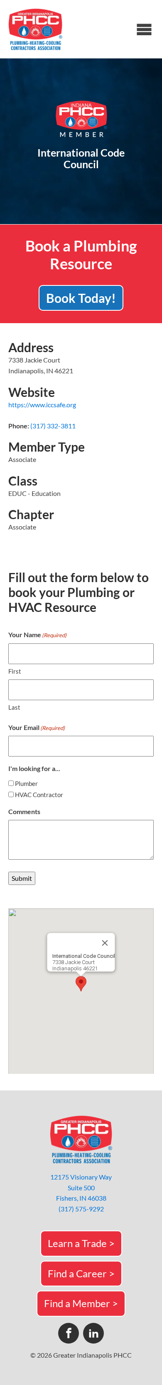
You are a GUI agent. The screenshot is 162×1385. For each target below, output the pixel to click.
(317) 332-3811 (53, 426)
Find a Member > (81, 1303)
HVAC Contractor (39, 794)
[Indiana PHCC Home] (35, 29)
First (14, 671)
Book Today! (81, 297)
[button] (81, 984)
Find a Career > (81, 1273)
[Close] (105, 943)
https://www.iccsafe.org (42, 404)
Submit (22, 878)
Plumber (26, 783)
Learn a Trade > (81, 1243)
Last (14, 707)
